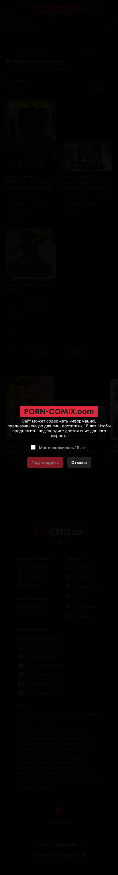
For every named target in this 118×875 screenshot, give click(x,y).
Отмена (79, 462)
